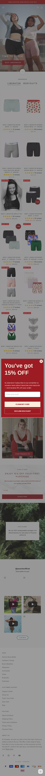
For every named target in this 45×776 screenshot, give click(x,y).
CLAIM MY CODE (22, 404)
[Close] (41, 361)
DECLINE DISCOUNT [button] (22, 411)
